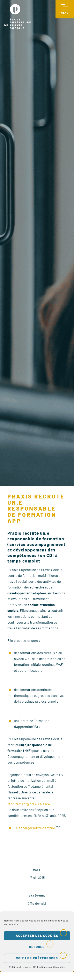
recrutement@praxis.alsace (28, 804)
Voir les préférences (37, 958)
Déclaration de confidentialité (49, 966)
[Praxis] (17, 16)
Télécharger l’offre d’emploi (34, 828)
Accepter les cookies (37, 935)
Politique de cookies (20, 966)
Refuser (37, 947)
